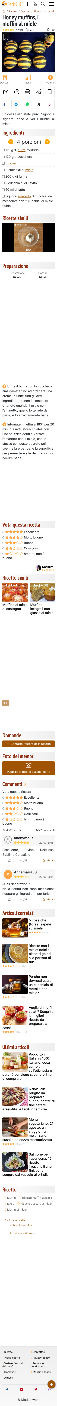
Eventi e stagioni (22, 1225)
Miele (10, 1203)
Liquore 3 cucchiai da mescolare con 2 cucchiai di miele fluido (27, 201)
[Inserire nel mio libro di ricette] (49, 92)
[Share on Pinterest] (50, 104)
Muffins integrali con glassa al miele (41, 609)
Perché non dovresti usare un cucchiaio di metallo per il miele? (41, 985)
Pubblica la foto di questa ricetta (28, 771)
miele (29, 170)
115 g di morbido (22, 150)
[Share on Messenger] (15, 104)
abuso (50, 860)
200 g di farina (16, 176)
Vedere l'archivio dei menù (13, 1365)
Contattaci (39, 1351)
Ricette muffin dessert (37, 1197)
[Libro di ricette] (29, 4)
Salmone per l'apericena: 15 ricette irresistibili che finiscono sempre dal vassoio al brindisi (27, 1164)
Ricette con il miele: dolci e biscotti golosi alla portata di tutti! (40, 954)
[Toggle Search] (43, 4)
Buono (28, 543)
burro (21, 150)
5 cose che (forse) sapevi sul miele (40, 924)
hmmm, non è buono (23, 556)
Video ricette (12, 1357)
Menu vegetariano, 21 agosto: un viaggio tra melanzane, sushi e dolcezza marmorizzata (27, 1129)
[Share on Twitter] (38, 104)
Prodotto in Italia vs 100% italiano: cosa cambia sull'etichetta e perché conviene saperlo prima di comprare (27, 1066)
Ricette (8, 1351)
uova (12, 163)
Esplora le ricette (15, 1220)
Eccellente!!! (32, 532)
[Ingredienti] (5, 703)
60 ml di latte (15, 190)
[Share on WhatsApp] (27, 104)
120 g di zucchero (18, 157)
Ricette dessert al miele (36, 1203)
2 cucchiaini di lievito (21, 183)
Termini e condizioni (37, 1365)
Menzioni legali (42, 1372)
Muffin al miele (17, 1209)
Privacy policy (41, 1357)
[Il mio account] (35, 4)
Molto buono (33, 537)
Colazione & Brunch (24, 1233)
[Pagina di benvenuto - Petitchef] (4, 11)
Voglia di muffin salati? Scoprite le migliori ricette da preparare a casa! (28, 1018)
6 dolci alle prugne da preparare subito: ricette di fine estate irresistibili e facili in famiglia (28, 1099)
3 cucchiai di (19, 170)
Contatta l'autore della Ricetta (30, 743)
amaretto (24, 196)
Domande (10, 1372)
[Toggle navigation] (51, 4)
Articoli (8, 1377)
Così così (30, 548)
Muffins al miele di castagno (14, 607)
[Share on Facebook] (4, 104)
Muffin (11, 1197)
